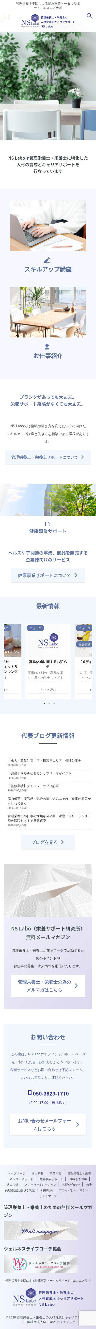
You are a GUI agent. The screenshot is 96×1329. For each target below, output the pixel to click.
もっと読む (48, 689)
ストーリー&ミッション (40, 1184)
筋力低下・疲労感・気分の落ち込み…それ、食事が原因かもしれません (49, 800)
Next (87, 659)
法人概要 (37, 1173)
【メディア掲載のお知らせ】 (48, 664)
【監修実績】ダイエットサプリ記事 (33, 786)
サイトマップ (48, 1196)
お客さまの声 (78, 1179)
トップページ (16, 1173)
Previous (8, 659)
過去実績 (12, 1184)
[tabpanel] (48, 661)
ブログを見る (44, 842)
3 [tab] (54, 703)
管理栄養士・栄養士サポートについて (44, 457)
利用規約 (47, 1190)
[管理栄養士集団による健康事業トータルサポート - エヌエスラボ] (48, 26)
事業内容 (55, 1173)
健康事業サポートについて (44, 575)
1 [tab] (44, 703)
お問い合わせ (71, 1184)
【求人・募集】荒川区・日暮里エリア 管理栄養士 (44, 760)
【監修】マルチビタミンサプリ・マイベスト (40, 773)
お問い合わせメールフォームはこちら (44, 1124)
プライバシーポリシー (73, 1190)
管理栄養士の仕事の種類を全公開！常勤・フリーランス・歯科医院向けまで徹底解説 (49, 818)
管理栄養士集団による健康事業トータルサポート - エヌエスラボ (48, 1280)
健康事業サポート (51, 1179)
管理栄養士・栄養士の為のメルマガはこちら (44, 986)
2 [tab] (49, 703)
